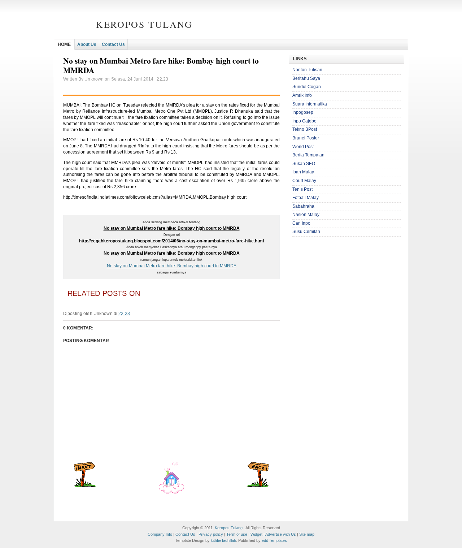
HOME (64, 44)
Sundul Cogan (306, 86)
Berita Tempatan (308, 155)
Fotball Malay (305, 197)
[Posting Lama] (258, 485)
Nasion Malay (305, 214)
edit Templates (274, 540)
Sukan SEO (303, 163)
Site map (306, 534)
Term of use (236, 534)
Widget (256, 534)
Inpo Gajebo (304, 121)
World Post (303, 146)
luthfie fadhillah (223, 540)
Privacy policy (211, 534)
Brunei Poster (305, 138)
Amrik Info (302, 95)
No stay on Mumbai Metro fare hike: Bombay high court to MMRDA (171, 265)
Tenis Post (302, 189)
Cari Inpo (301, 223)
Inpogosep (302, 112)
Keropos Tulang (144, 24)
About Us (86, 44)
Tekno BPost (304, 129)
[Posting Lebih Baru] (85, 485)
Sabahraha (303, 206)
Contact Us (113, 44)
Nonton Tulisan (307, 69)
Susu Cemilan (306, 231)
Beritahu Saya (306, 78)
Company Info (160, 534)
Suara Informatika (309, 104)
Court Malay (304, 180)
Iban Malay (303, 171)
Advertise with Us (280, 534)
